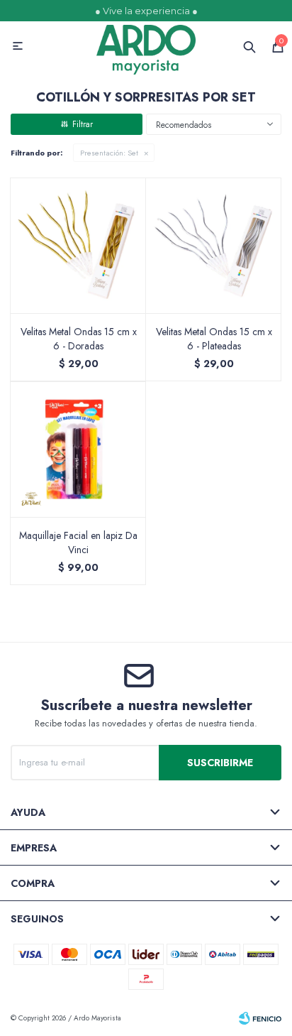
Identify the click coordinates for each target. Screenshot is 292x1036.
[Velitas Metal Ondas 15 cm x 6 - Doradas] (78, 245)
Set (109, 152)
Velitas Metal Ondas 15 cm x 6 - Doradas (79, 339)
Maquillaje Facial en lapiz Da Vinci (78, 542)
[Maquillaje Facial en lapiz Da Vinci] (78, 449)
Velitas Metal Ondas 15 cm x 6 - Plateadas (214, 339)
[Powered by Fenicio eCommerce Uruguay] (260, 1018)
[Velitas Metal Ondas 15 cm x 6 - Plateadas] (213, 245)
